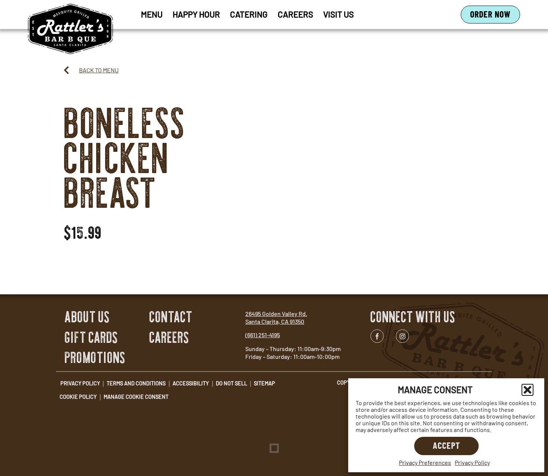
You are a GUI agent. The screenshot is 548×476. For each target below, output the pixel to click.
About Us (87, 317)
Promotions (95, 358)
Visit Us (338, 14)
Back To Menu (99, 69)
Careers (295, 14)
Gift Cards (91, 338)
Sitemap (264, 383)
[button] (527, 389)
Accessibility (191, 383)
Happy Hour (196, 14)
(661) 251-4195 (262, 334)
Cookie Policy (78, 397)
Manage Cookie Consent (136, 397)
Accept (446, 445)
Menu (152, 14)
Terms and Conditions (136, 383)
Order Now (495, 16)
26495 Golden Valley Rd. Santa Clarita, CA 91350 (276, 317)
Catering (249, 14)
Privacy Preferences (425, 462)
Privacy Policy (472, 462)
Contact (171, 317)
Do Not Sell (231, 383)
